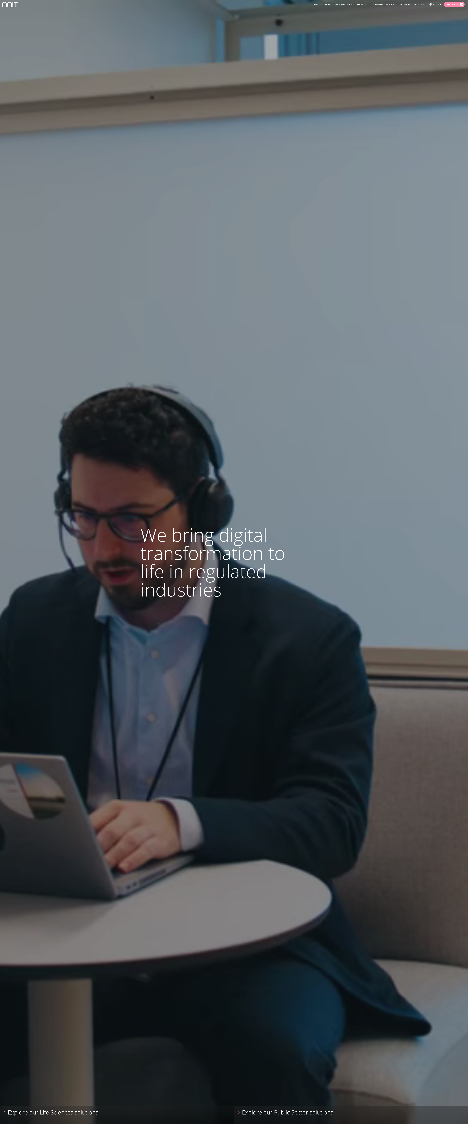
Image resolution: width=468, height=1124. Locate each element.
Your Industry (319, 4)
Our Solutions (342, 4)
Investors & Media (382, 4)
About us (419, 4)
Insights (361, 4)
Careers (403, 4)
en (434, 4)
